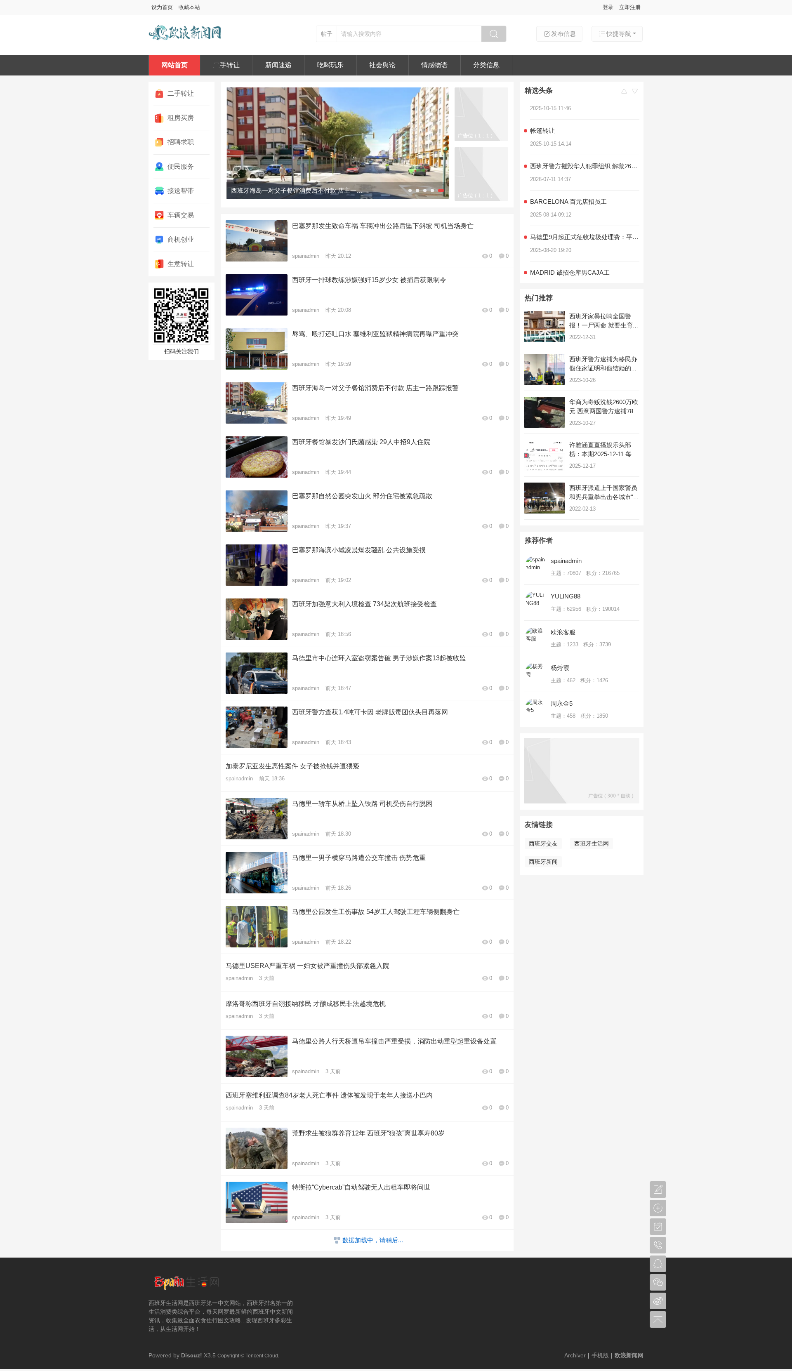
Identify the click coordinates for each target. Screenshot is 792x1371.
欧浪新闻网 (629, 1355)
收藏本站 (189, 7)
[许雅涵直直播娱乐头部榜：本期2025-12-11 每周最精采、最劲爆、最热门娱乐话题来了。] (544, 455)
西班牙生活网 (591, 843)
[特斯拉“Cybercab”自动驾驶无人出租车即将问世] (257, 1202)
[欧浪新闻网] (185, 44)
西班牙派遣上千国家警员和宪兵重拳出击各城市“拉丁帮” (604, 496)
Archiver (575, 1355)
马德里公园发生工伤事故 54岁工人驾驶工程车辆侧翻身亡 (376, 911)
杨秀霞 (560, 667)
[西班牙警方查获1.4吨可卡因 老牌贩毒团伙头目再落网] (257, 727)
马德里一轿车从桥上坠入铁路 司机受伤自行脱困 (362, 803)
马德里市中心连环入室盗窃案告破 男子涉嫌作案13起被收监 (379, 658)
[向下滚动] (634, 92)
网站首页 (174, 64)
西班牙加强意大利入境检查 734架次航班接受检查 (364, 604)
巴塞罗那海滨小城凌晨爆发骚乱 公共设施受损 (359, 550)
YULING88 (565, 596)
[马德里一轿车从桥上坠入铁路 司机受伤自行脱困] (257, 818)
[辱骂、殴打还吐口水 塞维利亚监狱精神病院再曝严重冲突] (257, 349)
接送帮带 (180, 190)
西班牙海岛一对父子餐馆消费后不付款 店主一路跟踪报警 (375, 387)
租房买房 (180, 117)
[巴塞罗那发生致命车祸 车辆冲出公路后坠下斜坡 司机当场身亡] (257, 240)
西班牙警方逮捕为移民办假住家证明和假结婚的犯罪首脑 (603, 368)
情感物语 (434, 64)
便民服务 (180, 166)
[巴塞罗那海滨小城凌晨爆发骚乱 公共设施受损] (257, 565)
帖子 (326, 34)
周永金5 (562, 703)
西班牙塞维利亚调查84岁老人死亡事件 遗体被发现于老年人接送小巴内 (329, 1095)
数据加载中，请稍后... (372, 1240)
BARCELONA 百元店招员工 (570, 186)
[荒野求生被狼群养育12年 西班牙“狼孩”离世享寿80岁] (257, 1148)
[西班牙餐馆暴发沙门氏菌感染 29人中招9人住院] (257, 457)
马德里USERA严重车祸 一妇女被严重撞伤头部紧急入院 (307, 965)
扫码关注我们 (181, 351)
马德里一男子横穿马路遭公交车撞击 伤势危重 (359, 857)
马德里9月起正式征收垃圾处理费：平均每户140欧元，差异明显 (584, 221)
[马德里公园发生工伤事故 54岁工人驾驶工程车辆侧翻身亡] (257, 926)
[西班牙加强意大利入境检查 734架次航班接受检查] (257, 619)
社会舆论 (382, 64)
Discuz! (191, 1355)
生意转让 (180, 263)
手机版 (600, 1355)
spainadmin (305, 256)
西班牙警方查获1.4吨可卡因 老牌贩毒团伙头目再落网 (370, 712)
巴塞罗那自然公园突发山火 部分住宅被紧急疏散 (362, 495)
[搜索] (493, 34)
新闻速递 (278, 64)
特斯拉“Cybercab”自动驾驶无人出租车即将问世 (361, 1187)
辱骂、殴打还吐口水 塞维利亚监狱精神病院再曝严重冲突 (375, 333)
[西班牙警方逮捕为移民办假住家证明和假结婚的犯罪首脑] (544, 369)
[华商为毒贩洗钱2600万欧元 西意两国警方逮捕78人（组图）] (544, 412)
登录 (608, 7)
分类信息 (486, 64)
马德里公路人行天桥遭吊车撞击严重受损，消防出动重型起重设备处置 (394, 1041)
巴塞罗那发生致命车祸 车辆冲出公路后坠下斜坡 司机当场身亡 (383, 225)
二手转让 (226, 64)
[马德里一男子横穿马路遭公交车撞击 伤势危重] (257, 872)
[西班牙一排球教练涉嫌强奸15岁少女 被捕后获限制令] (257, 295)
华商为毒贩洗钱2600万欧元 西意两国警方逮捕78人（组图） (604, 411)
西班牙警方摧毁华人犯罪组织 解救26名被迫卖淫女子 (584, 150)
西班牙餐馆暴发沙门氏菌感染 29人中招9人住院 (361, 441)
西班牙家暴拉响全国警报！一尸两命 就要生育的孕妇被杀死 (604, 325)
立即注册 (630, 7)
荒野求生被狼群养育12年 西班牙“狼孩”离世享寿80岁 (368, 1133)
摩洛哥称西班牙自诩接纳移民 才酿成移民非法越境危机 (306, 1003)
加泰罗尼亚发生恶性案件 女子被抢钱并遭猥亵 (292, 766)
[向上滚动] (624, 92)
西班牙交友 (543, 843)
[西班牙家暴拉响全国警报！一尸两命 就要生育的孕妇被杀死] (544, 326)
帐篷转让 (542, 115)
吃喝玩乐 (330, 64)
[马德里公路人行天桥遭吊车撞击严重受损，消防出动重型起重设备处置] (337, 143)
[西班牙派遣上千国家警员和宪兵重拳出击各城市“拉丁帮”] (544, 498)
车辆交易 (180, 215)
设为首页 (162, 7)
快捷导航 (618, 33)
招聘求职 (180, 142)
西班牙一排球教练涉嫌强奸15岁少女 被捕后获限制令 (369, 279)
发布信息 (563, 33)
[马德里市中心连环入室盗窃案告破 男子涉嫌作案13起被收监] (257, 673)
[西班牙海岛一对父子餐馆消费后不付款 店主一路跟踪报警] (257, 403)
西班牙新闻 (543, 861)
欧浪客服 (563, 632)
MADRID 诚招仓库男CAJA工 (570, 257)
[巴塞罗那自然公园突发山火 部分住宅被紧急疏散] (257, 511)
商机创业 (180, 239)
